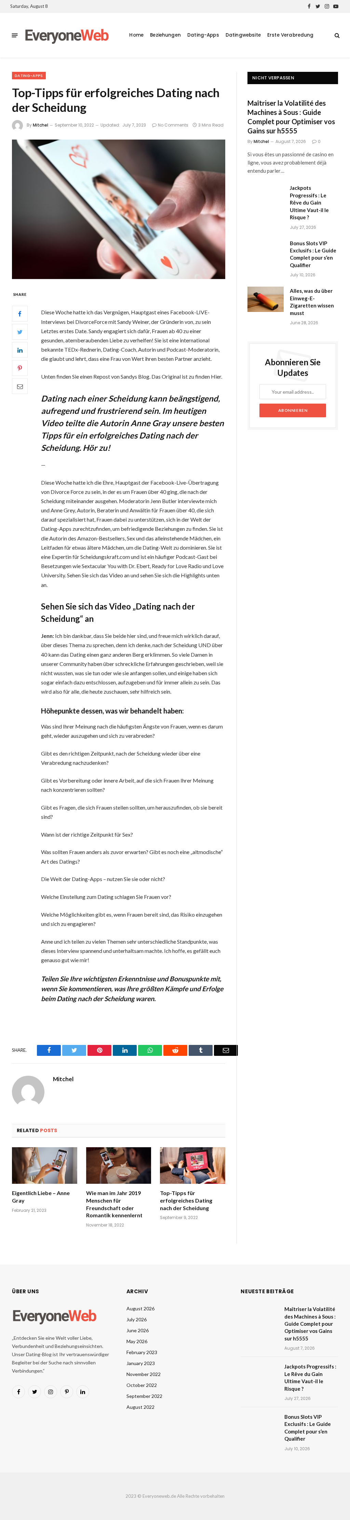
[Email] (20, 386)
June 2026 (137, 1330)
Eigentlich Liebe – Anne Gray (41, 1197)
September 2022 (144, 1396)
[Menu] (15, 35)
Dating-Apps (203, 35)
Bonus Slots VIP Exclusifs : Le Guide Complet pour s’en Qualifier (313, 254)
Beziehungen (165, 35)
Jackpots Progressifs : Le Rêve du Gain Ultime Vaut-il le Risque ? (309, 202)
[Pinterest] (20, 368)
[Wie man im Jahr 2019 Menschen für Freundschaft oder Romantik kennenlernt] (118, 1165)
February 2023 (141, 1352)
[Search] (336, 35)
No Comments (173, 125)
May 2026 (136, 1341)
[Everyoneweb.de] (67, 35)
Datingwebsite (243, 35)
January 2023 (140, 1363)
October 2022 (141, 1385)
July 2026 (136, 1319)
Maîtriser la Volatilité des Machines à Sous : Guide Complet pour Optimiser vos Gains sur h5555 (291, 117)
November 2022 (143, 1374)
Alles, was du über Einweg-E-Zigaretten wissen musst (312, 302)
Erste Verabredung (290, 35)
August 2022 (140, 1407)
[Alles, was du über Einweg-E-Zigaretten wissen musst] (265, 299)
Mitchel (40, 125)
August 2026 (140, 1308)
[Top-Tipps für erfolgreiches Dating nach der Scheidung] (118, 209)
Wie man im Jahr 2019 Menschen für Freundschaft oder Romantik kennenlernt (114, 1204)
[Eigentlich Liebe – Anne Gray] (44, 1165)
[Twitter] (20, 332)
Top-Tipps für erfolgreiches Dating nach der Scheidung (186, 1200)
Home (136, 35)
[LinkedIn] (20, 350)
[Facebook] (20, 314)
